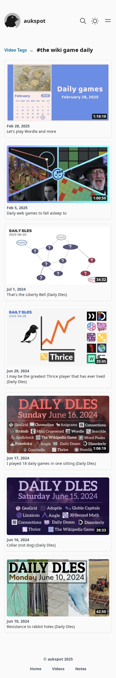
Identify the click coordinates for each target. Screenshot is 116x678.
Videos (58, 668)
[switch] (95, 21)
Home (35, 668)
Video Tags (15, 50)
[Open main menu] (108, 20)
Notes (80, 668)
